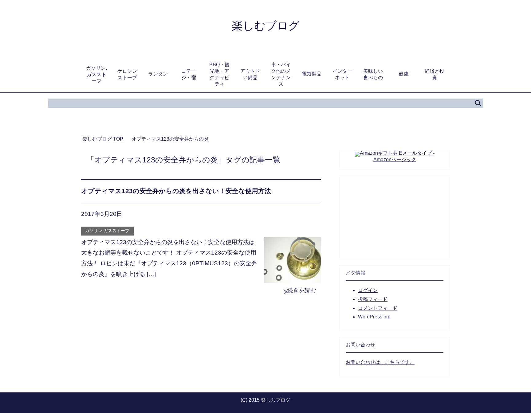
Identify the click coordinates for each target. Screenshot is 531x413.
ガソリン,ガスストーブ (96, 74)
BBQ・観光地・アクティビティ (219, 74)
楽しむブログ (266, 25)
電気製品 (311, 73)
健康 (404, 73)
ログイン (368, 290)
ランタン (158, 73)
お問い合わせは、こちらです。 (380, 362)
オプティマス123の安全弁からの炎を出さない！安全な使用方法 (176, 190)
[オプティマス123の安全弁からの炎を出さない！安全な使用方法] (292, 278)
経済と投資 (434, 74)
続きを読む (301, 290)
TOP (102, 139)
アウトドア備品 (250, 74)
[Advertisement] (394, 214)
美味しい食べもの (373, 74)
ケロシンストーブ (127, 74)
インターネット (342, 74)
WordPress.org (374, 316)
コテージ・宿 (188, 74)
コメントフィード (377, 308)
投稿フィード (372, 299)
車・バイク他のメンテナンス (281, 74)
